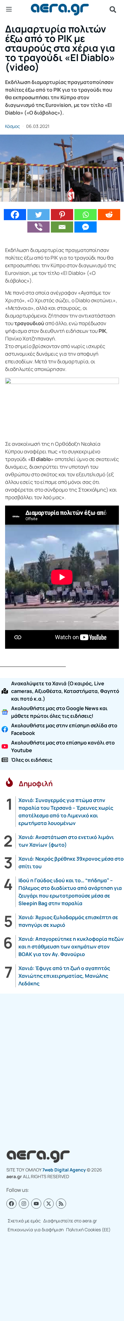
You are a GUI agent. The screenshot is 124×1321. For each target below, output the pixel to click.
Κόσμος (12, 126)
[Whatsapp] (85, 214)
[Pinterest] (62, 214)
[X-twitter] (49, 1204)
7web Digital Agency (64, 1170)
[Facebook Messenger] (85, 227)
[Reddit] (109, 214)
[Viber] (38, 227)
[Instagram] (24, 1204)
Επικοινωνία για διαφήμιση (36, 1230)
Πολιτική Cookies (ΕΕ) (88, 1230)
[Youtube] (36, 1204)
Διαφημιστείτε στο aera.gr (70, 1221)
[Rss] (61, 1204)
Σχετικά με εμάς (24, 1221)
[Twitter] (38, 214)
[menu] (9, 9)
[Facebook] (15, 214)
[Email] (62, 227)
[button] (113, 9)
